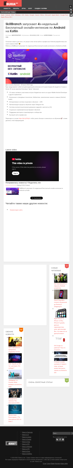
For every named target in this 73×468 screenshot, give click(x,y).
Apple (2, 15)
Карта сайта (64, 463)
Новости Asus (26, 451)
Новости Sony (26, 441)
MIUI (12, 15)
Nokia (27, 15)
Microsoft (48, 15)
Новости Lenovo (26, 437)
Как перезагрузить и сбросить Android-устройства (60, 286)
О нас (44, 463)
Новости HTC (26, 444)
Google (32, 15)
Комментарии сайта (16, 210)
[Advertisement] (36, 135)
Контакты (57, 463)
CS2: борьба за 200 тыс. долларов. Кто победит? (14, 366)
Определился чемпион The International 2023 (13, 401)
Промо (53, 463)
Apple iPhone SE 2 (6, 17)
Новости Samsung (27, 432)
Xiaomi (37, 15)
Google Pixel (64, 15)
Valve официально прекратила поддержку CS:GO (14, 350)
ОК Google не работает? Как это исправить (59, 348)
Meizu (42, 15)
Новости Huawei (26, 439)
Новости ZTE (26, 449)
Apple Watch (55, 15)
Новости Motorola (27, 446)
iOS (23, 15)
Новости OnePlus (27, 453)
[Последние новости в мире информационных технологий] (11, 3)
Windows (18, 15)
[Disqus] (36, 236)
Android (7, 15)
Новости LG (25, 434)
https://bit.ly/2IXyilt (24, 118)
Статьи (49, 463)
